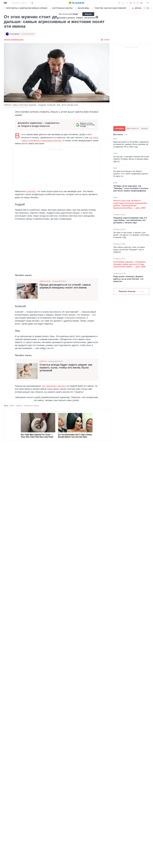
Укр (147, 3)
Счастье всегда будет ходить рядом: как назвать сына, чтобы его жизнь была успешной (66, 367)
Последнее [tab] (119, 128)
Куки (75, 14)
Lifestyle (43, 361)
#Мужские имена (31, 406)
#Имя (11, 406)
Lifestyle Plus (45, 281)
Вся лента (118, 134)
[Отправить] (32, 3)
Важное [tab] (144, 128)
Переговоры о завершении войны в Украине (26, 8)
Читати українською (13, 40)
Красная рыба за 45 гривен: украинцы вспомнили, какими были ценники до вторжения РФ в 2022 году (131, 144)
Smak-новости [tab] (132, 128)
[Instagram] (137, 3)
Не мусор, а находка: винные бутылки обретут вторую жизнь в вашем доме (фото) (131, 159)
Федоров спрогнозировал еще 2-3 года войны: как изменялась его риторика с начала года (130, 220)
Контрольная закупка (62, 8)
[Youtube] (131, 3)
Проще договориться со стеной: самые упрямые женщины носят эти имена (65, 286)
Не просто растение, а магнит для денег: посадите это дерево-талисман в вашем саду (131, 235)
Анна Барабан (14, 34)
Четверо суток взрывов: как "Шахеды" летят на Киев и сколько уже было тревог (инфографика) (130, 188)
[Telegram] (127, 3)
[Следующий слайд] (150, 8)
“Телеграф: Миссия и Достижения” (110, 8)
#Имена (19, 406)
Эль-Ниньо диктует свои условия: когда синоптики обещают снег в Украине (129, 249)
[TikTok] (141, 3)
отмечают (31, 191)
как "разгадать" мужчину (54, 386)
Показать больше (127, 291)
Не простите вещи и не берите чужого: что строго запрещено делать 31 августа (130, 173)
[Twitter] (134, 2)
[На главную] (76, 3)
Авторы (138, 8)
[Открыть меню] (5, 3)
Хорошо (88, 14)
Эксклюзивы (83, 8)
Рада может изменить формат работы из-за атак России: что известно (128, 278)
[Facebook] (119, 3)
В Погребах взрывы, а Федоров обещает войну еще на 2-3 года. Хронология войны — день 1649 (129, 264)
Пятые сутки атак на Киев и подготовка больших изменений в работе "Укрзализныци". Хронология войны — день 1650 (130, 204)
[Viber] (123, 3)
